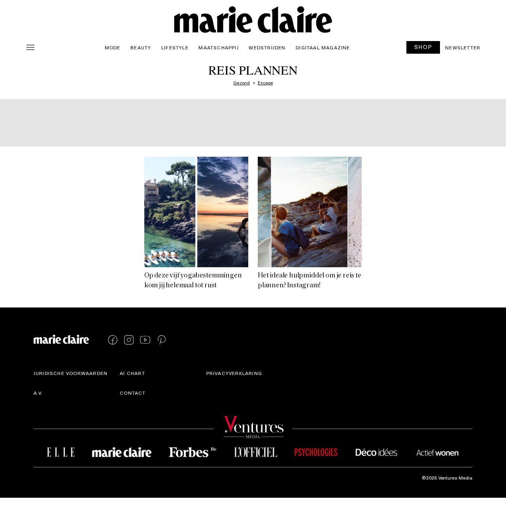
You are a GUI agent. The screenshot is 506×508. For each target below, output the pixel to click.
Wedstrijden (267, 47)
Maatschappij (218, 47)
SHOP (423, 47)
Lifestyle (175, 47)
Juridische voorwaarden (71, 373)
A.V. (38, 392)
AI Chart (132, 373)
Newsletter (462, 47)
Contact (132, 392)
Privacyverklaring (234, 373)
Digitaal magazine (323, 47)
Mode (113, 47)
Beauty (140, 47)
